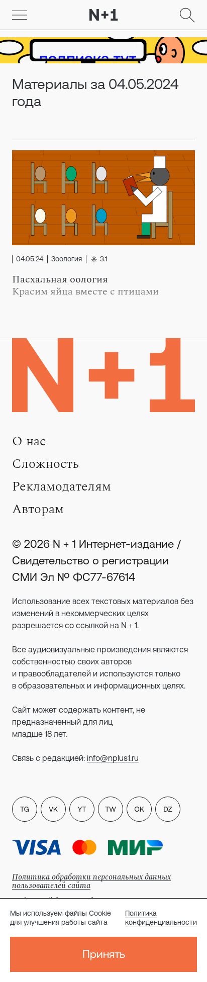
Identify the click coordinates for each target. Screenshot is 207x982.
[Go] (19, 15)
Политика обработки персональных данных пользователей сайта (91, 881)
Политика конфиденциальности (161, 917)
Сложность (45, 464)
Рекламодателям (61, 486)
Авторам (38, 509)
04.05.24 (29, 259)
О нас (29, 441)
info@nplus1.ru (113, 757)
